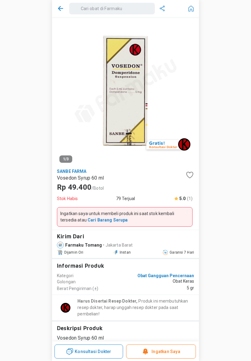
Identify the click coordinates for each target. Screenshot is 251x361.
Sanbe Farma (72, 171)
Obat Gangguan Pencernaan (165, 275)
